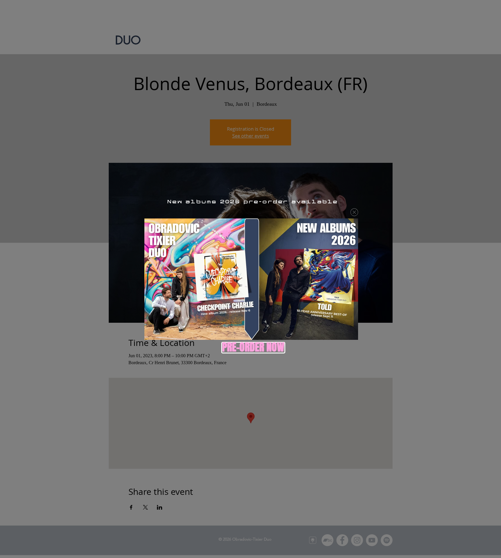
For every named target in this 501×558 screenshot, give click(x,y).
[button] (354, 212)
